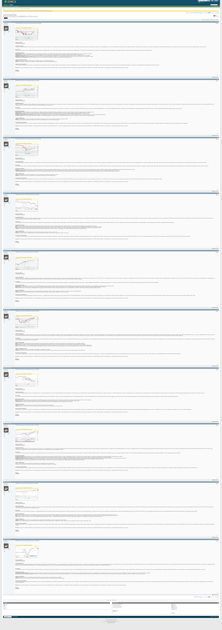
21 (206, 12)
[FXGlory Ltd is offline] (6, 28)
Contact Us (212, 616)
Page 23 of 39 (197, 12)
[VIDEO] (172, 607)
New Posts (5, 6)
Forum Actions (11, 6)
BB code (172, 604)
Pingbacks (114, 610)
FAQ (7, 6)
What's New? (6, 4)
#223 (217, 137)
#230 (217, 539)
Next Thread (114, 600)
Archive (215, 616)
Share (217, 75)
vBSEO (114, 622)
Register (216, 0)
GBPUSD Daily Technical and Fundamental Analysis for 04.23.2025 (27, 540)
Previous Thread (108, 600)
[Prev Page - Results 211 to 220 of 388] (203, 12)
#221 (217, 21)
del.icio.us (6, 605)
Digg (5, 607)
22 (207, 12)
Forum (11, 4)
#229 (217, 481)
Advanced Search (216, 6)
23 (209, 12)
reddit (6, 608)
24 (210, 12)
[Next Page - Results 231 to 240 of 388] (215, 12)
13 (204, 12)
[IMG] (172, 606)
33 (213, 12)
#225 (217, 250)
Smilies (172, 605)
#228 (217, 423)
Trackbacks (173, 609)
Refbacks (114, 611)
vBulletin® (110, 620)
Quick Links (16, 6)
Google (6, 604)
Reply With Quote (216, 77)
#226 (217, 309)
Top (217, 616)
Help (212, 0)
